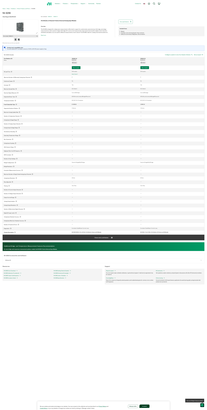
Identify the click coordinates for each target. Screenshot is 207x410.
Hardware (13, 8)
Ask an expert (197, 54)
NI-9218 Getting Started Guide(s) (61, 270)
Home (4, 8)
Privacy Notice (102, 406)
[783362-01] (15, 39)
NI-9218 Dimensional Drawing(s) (61, 273)
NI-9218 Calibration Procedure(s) (11, 273)
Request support (110, 270)
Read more (43, 35)
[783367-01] (18, 39)
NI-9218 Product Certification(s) (11, 275)
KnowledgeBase (110, 278)
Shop (8, 8)
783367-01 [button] (55, 16)
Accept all (144, 406)
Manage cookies (133, 406)
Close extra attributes (101, 237)
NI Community (159, 270)
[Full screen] (37, 33)
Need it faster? (75, 74)
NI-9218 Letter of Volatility (60, 275)
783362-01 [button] (50, 16)
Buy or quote (76, 67)
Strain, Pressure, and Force (23, 8)
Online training (159, 278)
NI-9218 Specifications (59, 278)
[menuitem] (58, 4)
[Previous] (13, 40)
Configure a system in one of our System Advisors (178, 54)
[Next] (28, 40)
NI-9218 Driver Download (10, 270)
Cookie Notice (43, 408)
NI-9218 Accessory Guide (10, 278)
